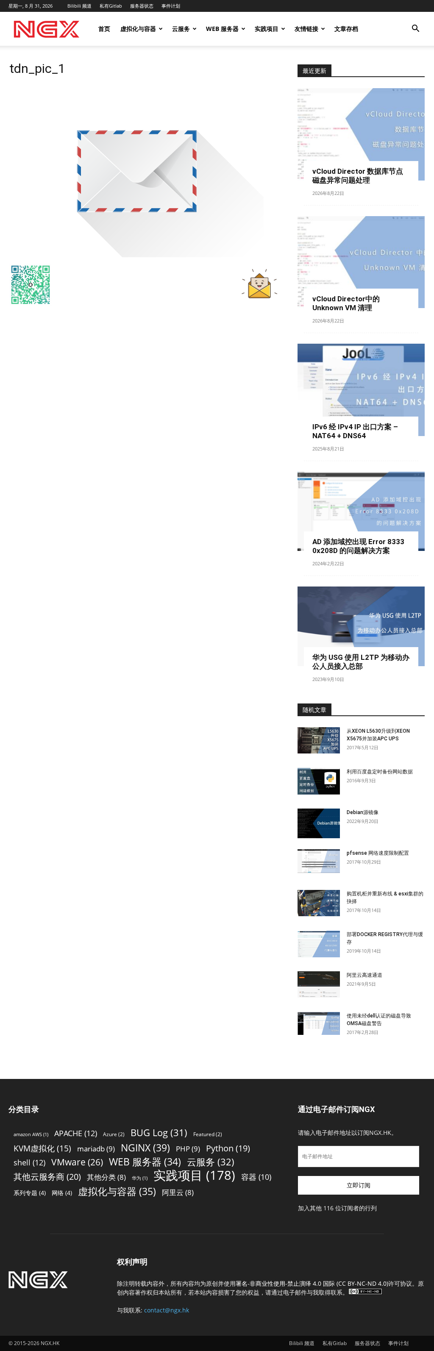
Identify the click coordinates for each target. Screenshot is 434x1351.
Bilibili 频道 (79, 6)
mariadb (96, 1148)
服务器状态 (141, 6)
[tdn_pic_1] (136, 255)
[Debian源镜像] (319, 823)
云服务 (181, 29)
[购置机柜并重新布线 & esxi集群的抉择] (319, 903)
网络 (62, 1193)
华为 (139, 1178)
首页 (104, 29)
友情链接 (306, 29)
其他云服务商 (47, 1176)
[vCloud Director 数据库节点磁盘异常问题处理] (361, 134)
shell (29, 1162)
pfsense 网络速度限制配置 (378, 853)
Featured (207, 1134)
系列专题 (30, 1193)
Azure (114, 1134)
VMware (77, 1161)
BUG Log (159, 1132)
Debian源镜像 (362, 812)
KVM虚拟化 (42, 1148)
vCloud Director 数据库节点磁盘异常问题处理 (357, 175)
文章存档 (346, 29)
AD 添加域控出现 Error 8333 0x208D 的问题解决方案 (358, 546)
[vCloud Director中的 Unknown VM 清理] (361, 262)
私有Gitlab (111, 6)
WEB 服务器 (222, 29)
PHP (188, 1148)
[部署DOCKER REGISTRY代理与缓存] (319, 944)
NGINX (145, 1147)
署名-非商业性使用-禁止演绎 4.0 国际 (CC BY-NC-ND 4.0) (312, 1283)
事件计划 (170, 6)
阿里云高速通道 (364, 975)
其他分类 (106, 1177)
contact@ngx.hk (166, 1310)
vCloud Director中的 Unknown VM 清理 (346, 303)
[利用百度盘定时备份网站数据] (319, 781)
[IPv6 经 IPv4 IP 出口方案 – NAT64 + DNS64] (361, 390)
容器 (256, 1177)
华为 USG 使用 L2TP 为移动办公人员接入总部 (360, 661)
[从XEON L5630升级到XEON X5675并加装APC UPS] (319, 740)
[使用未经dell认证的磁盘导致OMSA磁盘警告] (319, 1023)
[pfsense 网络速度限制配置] (319, 861)
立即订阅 (358, 1185)
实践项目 (266, 29)
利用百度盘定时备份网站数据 (380, 772)
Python (228, 1148)
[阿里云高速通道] (319, 984)
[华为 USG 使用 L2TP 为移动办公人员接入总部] (361, 626)
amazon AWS (31, 1134)
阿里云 (178, 1192)
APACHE (75, 1133)
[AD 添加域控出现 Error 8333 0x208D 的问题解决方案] (361, 511)
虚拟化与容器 (138, 29)
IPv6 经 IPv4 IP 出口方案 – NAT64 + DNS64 (355, 431)
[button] (415, 29)
